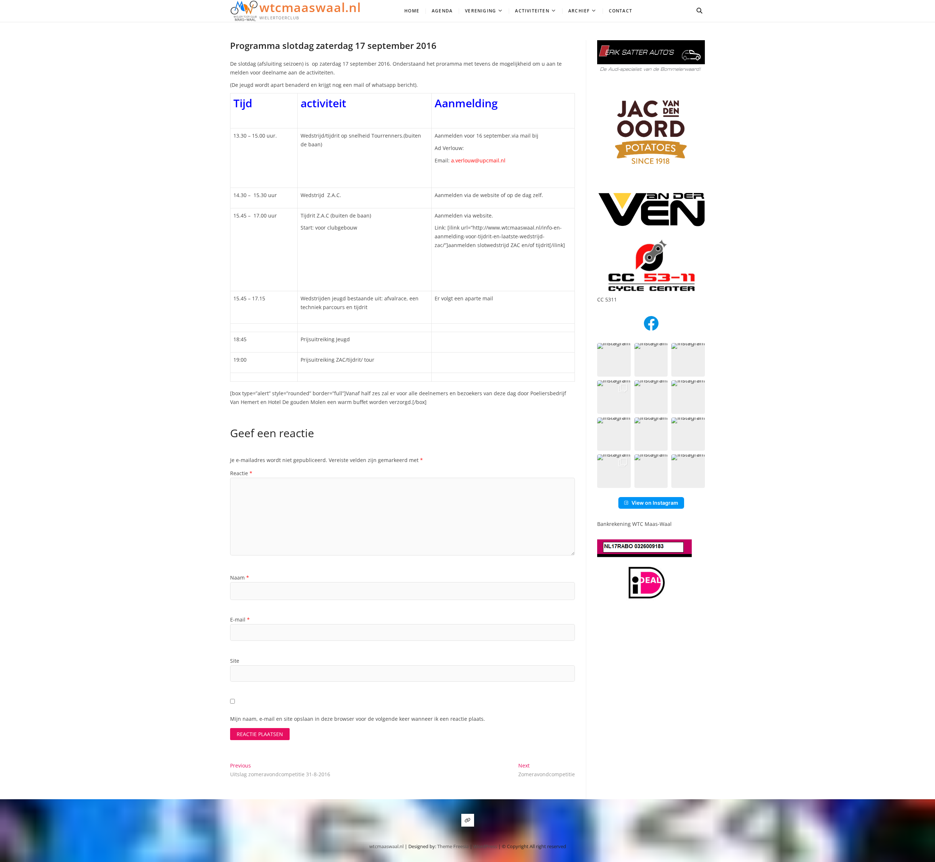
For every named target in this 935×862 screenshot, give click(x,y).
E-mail (240, 619)
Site (234, 660)
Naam (239, 577)
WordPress (485, 846)
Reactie (241, 473)
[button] (614, 360)
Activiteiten (532, 11)
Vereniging (480, 11)
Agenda (442, 11)
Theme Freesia (453, 846)
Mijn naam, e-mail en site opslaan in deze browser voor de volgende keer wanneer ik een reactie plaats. (357, 718)
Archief (578, 11)
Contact (620, 11)
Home (411, 11)
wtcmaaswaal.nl (310, 7)
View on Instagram (654, 503)
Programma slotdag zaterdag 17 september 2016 (333, 45)
